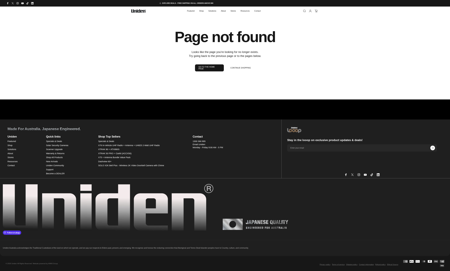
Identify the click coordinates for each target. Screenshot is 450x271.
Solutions (12, 149)
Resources (13, 161)
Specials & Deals (54, 141)
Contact (11, 165)
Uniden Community (55, 165)
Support (49, 169)
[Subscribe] (432, 148)
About (10, 153)
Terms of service (338, 265)
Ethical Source (392, 265)
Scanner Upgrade (54, 149)
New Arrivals (52, 161)
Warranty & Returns (55, 153)
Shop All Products (54, 157)
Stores (11, 157)
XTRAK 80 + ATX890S (108, 149)
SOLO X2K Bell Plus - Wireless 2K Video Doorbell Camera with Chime (131, 165)
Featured (12, 141)
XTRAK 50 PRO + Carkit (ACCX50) (114, 153)
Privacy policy (325, 265)
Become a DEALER (55, 173)
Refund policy (380, 265)
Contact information (366, 265)
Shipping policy (352, 265)
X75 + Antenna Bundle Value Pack (114, 157)
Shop (10, 145)
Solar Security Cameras (57, 145)
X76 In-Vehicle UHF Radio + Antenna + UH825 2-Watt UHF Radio (129, 145)
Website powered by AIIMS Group (45, 263)
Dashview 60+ (105, 161)
